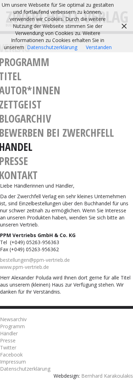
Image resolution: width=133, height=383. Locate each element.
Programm (12, 326)
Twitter (8, 347)
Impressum (13, 361)
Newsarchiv (13, 319)
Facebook (11, 354)
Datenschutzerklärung (25, 368)
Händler (9, 333)
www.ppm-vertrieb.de (24, 267)
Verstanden (99, 47)
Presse (8, 340)
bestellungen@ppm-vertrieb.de (35, 260)
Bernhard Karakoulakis (107, 375)
